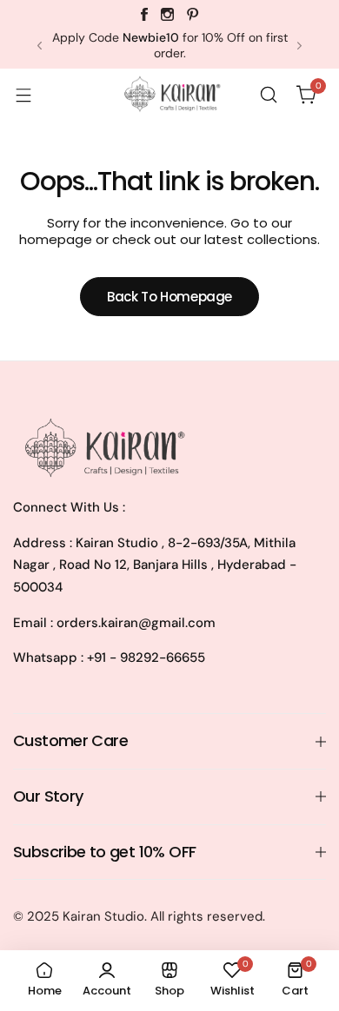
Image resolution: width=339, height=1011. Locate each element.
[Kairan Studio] (169, 95)
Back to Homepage (169, 296)
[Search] (268, 95)
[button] (39, 45)
